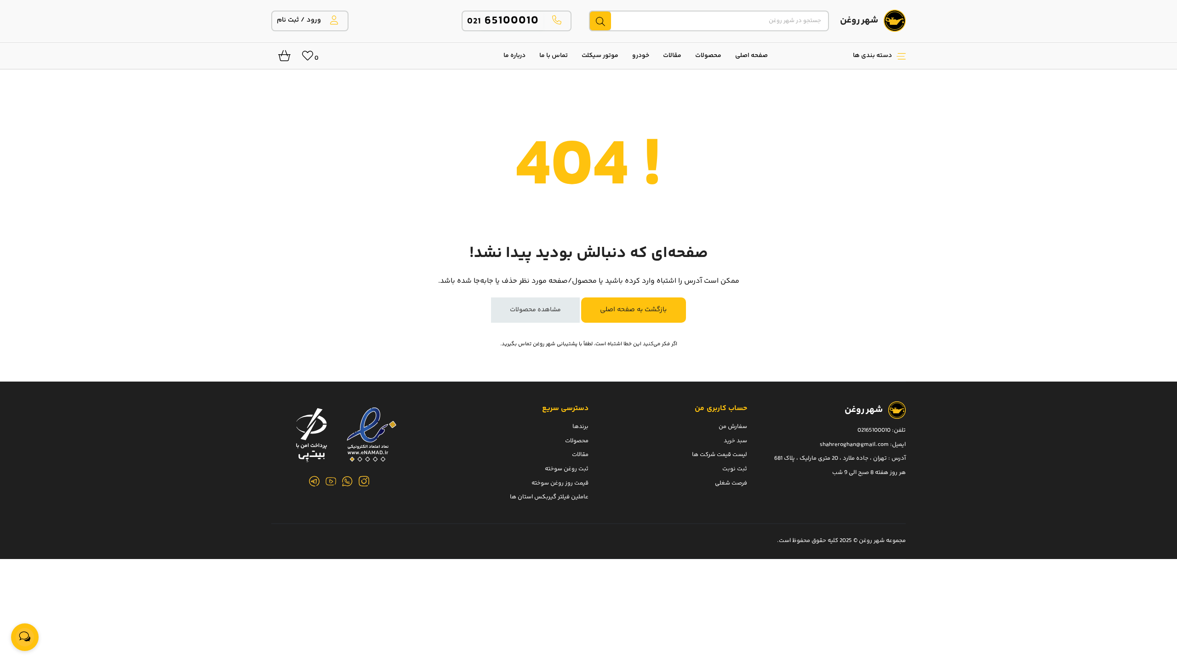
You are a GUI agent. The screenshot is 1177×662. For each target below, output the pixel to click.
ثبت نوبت (734, 468)
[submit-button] (600, 21)
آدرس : (896, 458)
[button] (841, 55)
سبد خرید (735, 440)
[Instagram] (364, 481)
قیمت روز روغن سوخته (559, 482)
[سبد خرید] (281, 58)
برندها (580, 426)
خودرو (640, 56)
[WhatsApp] (347, 481)
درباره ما (514, 56)
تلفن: (899, 430)
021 (503, 21)
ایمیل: (898, 444)
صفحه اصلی (751, 56)
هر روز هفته (890, 472)
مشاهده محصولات (535, 310)
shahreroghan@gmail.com (854, 444)
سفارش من (733, 426)
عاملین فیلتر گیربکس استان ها (549, 497)
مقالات (672, 56)
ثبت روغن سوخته (566, 468)
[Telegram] (314, 481)
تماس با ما (553, 56)
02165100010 (874, 430)
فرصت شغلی (731, 482)
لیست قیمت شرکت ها (719, 454)
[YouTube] (331, 481)
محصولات (708, 56)
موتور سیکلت (600, 56)
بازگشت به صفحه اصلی (633, 309)
